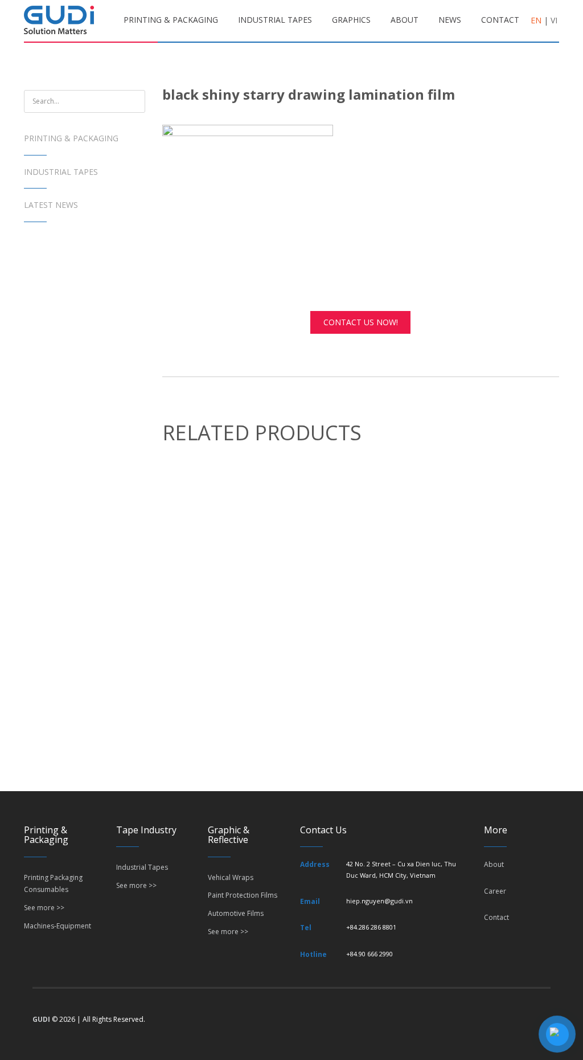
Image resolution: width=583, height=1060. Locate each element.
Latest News (51, 204)
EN (536, 20)
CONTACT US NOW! (360, 322)
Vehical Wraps (230, 877)
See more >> (44, 907)
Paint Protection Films (242, 895)
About (494, 864)
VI (554, 20)
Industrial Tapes (61, 171)
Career (495, 891)
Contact (496, 917)
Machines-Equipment (57, 926)
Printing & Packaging (71, 138)
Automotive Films (236, 913)
